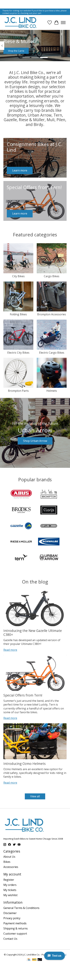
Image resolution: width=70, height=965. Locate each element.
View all (35, 796)
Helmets (51, 391)
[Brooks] (21, 510)
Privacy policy (11, 918)
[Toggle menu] (63, 22)
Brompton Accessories (51, 314)
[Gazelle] (21, 526)
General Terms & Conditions (21, 908)
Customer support (15, 933)
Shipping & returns (15, 928)
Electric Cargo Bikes (51, 352)
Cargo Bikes (51, 276)
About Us (9, 857)
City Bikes (18, 276)
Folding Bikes (18, 314)
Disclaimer (10, 913)
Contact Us (10, 939)
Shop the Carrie (16, 50)
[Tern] (21, 558)
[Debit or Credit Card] (40, 960)
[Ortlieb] (49, 526)
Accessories (10, 867)
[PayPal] (34, 960)
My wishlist (10, 895)
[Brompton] (49, 494)
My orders (9, 885)
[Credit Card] (29, 960)
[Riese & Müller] (21, 542)
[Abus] (21, 494)
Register (8, 880)
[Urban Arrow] (49, 558)
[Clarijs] (49, 510)
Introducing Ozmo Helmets (24, 763)
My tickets (9, 890)
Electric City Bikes (18, 352)
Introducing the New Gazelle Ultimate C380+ (32, 632)
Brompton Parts (18, 391)
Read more (10, 650)
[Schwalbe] (49, 542)
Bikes (6, 862)
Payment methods (15, 923)
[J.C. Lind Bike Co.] (20, 22)
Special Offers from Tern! (22, 695)
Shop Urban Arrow (35, 441)
